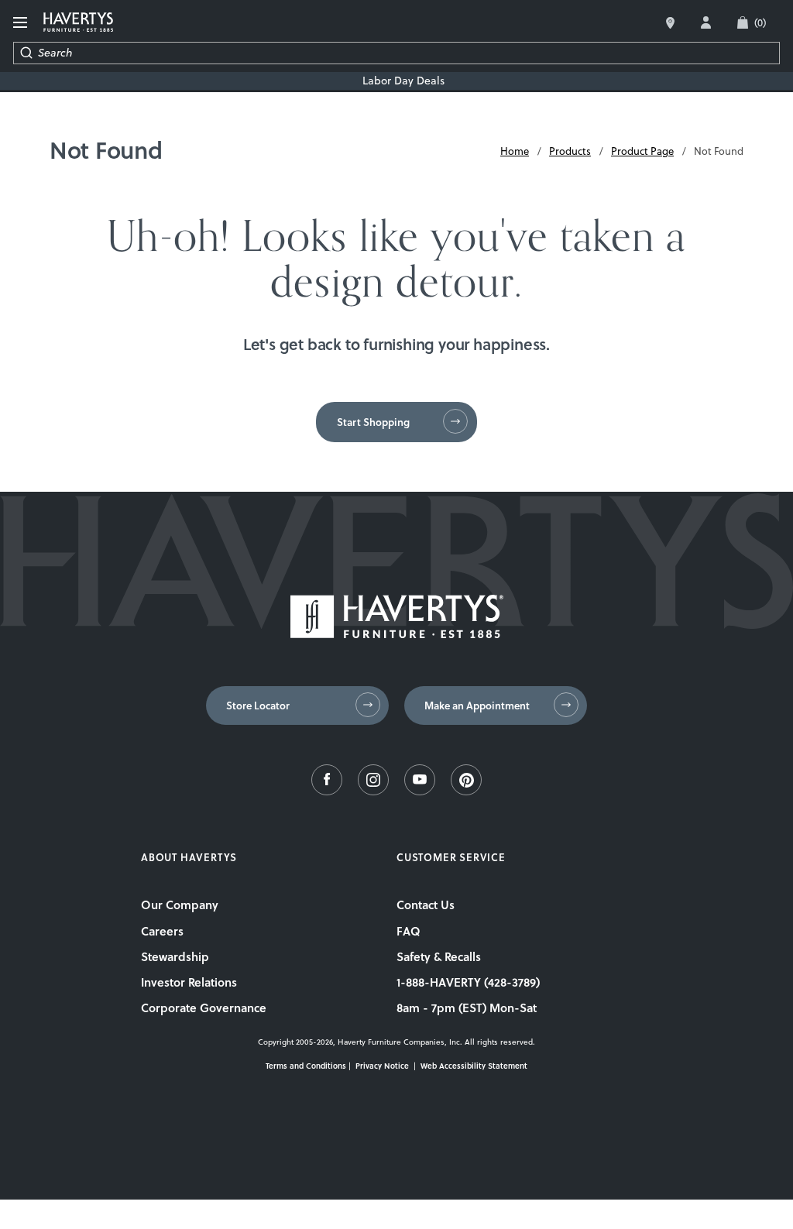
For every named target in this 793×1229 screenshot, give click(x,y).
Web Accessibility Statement (474, 1065)
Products (570, 151)
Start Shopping (373, 422)
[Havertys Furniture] (396, 634)
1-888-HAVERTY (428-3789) (468, 981)
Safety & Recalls (438, 956)
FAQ (408, 930)
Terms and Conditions (306, 1065)
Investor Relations (189, 981)
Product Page (642, 151)
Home (514, 151)
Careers (162, 930)
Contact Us (425, 904)
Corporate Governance (203, 1007)
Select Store (670, 23)
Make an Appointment (477, 705)
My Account (706, 22)
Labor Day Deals (403, 81)
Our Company (179, 904)
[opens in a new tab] (326, 791)
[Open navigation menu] (22, 22)
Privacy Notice (382, 1065)
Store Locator (258, 705)
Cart (760, 22)
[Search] (26, 53)
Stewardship (175, 956)
